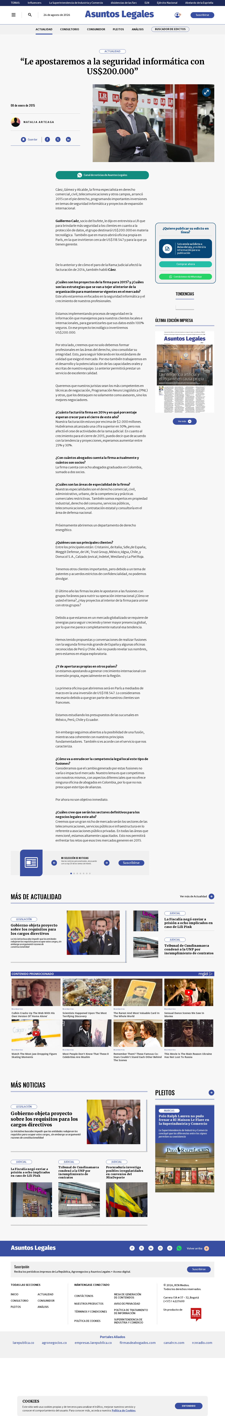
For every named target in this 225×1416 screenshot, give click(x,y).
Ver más (182, 421)
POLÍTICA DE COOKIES (87, 1321)
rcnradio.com (202, 1343)
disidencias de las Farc (124, 2)
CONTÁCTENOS (83, 1296)
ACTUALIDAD (44, 29)
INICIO (14, 1294)
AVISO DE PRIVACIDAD (127, 1303)
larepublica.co (23, 1343)
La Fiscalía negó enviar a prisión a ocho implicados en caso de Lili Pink (188, 923)
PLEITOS (118, 29)
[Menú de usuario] (177, 15)
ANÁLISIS (138, 29)
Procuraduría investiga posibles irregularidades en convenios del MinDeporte (124, 1172)
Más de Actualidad (36, 896)
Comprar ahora (185, 264)
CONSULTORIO (69, 29)
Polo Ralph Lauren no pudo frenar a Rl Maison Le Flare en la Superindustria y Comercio (184, 1120)
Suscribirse (202, 15)
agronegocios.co (54, 1343)
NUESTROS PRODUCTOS (88, 1303)
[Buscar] (30, 15)
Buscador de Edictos (170, 29)
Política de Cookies (124, 1410)
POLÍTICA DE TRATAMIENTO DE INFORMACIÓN (131, 1311)
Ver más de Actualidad (193, 896)
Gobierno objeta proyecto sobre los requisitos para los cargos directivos (34, 929)
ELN (147, 2)
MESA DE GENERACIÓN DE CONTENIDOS (127, 1296)
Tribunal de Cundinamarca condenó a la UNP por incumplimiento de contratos (189, 949)
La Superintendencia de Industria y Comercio (76, 2)
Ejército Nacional (167, 2)
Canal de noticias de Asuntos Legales (105, 175)
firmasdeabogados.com (138, 1343)
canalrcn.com (174, 1343)
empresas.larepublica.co (93, 1343)
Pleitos (165, 1092)
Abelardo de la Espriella (199, 2)
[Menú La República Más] (13, 15)
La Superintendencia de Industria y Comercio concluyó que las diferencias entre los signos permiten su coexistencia (183, 1133)
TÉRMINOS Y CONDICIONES (90, 1311)
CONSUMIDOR (96, 29)
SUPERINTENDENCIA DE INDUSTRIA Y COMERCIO (128, 1321)
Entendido (188, 1406)
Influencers (34, 2)
